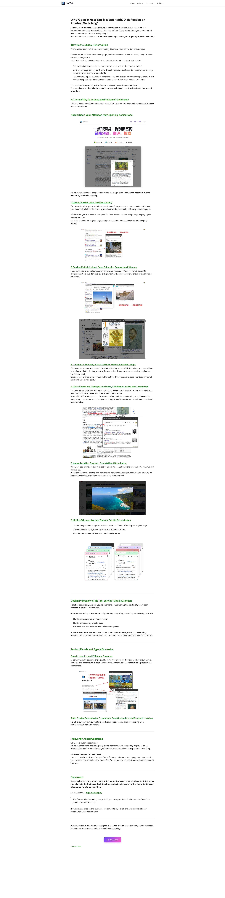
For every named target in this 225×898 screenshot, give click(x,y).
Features (140, 3)
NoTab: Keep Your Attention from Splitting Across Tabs (101, 114)
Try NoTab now (112, 840)
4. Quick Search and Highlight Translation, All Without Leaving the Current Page (109, 386)
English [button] (159, 3)
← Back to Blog (76, 846)
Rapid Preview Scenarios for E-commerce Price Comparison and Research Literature (112, 718)
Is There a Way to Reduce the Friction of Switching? (100, 99)
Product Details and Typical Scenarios (92, 649)
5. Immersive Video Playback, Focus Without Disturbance (98, 463)
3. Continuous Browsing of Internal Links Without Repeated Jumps (103, 364)
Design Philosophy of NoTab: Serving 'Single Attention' (101, 600)
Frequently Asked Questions (87, 738)
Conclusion (77, 777)
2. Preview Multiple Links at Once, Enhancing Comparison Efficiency (104, 267)
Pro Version (150, 3)
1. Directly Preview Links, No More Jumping (91, 202)
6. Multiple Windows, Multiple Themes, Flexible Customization (101, 520)
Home (132, 3)
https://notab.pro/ (94, 793)
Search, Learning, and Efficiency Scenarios (91, 656)
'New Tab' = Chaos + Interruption (89, 44)
